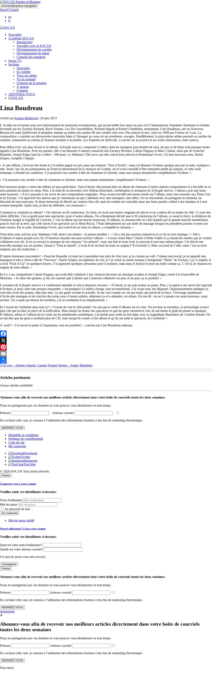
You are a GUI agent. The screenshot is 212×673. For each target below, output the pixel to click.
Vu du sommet (26, 79)
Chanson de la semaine (32, 83)
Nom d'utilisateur (11, 500)
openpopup (7, 611)
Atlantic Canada (36, 365)
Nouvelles (15, 34)
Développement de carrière (34, 49)
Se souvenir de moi (17, 509)
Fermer (6, 475)
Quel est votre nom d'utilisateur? (21, 545)
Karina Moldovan (26, 118)
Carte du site (16, 442)
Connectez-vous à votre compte (18, 483)
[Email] (106, 353)
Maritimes (86, 365)
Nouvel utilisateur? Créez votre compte (23, 528)
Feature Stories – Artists (63, 365)
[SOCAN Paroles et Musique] (20, 2)
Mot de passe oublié (21, 520)
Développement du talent (33, 53)
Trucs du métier (27, 75)
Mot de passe (8, 504)
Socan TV (15, 60)
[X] (106, 340)
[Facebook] (106, 334)
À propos (23, 86)
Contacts (22, 90)
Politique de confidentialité (25, 438)
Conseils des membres (31, 57)
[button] (9, 10)
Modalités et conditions (23, 435)
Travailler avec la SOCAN (34, 46)
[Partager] (106, 360)
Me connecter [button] (17, 446)
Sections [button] (13, 64)
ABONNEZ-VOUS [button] (21, 94)
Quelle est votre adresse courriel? (21, 549)
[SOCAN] (7, 27)
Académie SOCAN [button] (21, 38)
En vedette (23, 72)
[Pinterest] (106, 347)
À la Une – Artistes (12, 365)
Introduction (25, 42)
